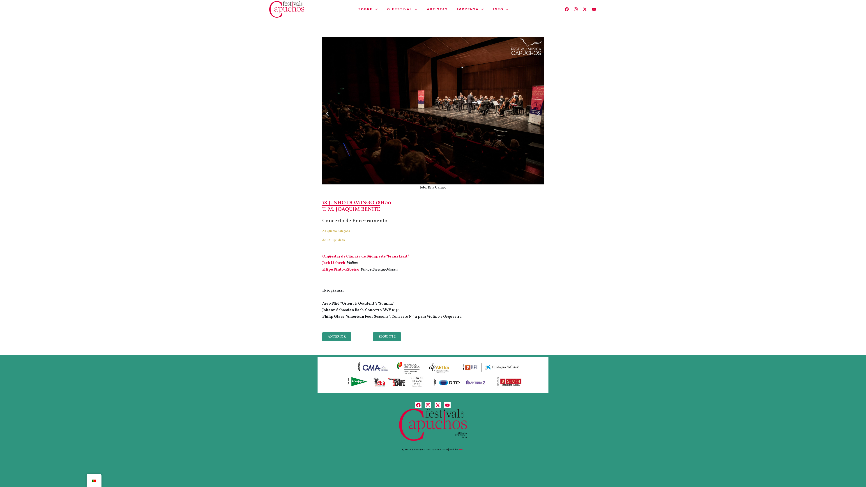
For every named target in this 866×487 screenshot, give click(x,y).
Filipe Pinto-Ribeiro (340, 269)
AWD (461, 449)
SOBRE (365, 9)
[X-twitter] (585, 9)
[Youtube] (594, 9)
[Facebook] (566, 9)
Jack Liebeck (333, 263)
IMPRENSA (468, 9)
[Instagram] (576, 9)
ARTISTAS (437, 9)
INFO (498, 9)
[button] (327, 114)
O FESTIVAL (399, 9)
